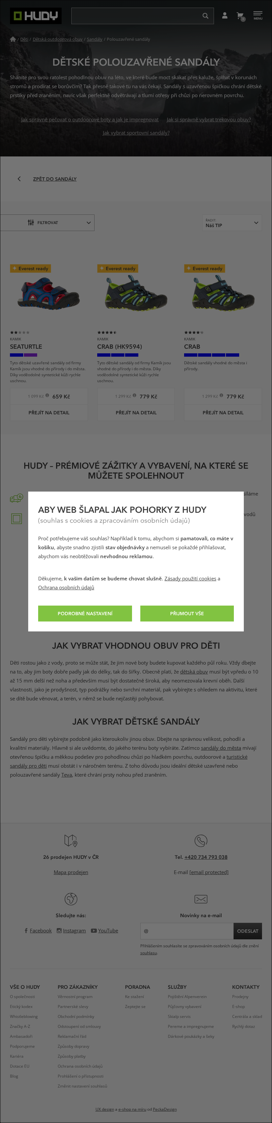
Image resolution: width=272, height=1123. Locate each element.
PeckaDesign (165, 1109)
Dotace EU (20, 1066)
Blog (14, 1076)
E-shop (238, 1007)
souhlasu (148, 953)
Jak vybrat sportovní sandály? (136, 133)
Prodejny (240, 997)
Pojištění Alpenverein (187, 997)
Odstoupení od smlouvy (79, 1027)
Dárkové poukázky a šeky (191, 1036)
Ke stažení (134, 997)
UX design (105, 1109)
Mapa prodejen (71, 872)
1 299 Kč (123, 397)
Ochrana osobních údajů (66, 587)
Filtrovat (47, 222)
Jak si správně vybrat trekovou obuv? (209, 119)
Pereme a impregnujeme (191, 1027)
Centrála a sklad (247, 1017)
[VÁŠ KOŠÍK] (239, 16)
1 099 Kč (36, 397)
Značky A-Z (20, 1027)
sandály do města (221, 748)
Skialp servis (179, 1017)
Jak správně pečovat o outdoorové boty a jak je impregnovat (90, 119)
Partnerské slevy (73, 1007)
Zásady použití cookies (190, 578)
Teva (66, 775)
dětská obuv (194, 672)
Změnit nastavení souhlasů (82, 1086)
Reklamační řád (72, 1036)
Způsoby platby (72, 1056)
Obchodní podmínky (76, 1017)
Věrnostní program (75, 997)
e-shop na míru (132, 1109)
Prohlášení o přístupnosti (80, 1076)
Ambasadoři (21, 1036)
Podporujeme (22, 1046)
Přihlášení (224, 16)
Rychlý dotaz (243, 1027)
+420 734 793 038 (206, 857)
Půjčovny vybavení (184, 1007)
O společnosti (22, 997)
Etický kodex (21, 1007)
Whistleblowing (24, 1017)
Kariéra (17, 1056)
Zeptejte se (135, 1007)
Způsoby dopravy (73, 1046)
